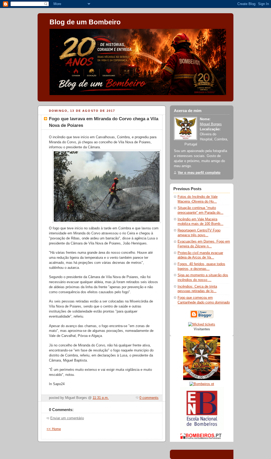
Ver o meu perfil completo (199, 173)
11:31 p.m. (101, 398)
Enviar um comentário (67, 418)
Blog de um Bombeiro (85, 22)
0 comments (149, 398)
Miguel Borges (211, 124)
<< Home (54, 429)
